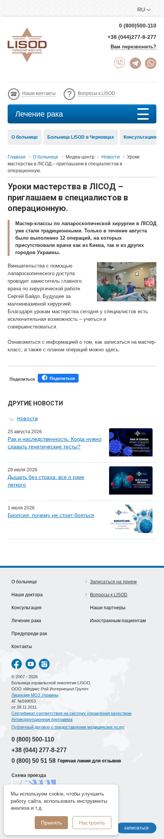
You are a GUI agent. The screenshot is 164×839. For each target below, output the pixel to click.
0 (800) (32, 739)
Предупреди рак (29, 633)
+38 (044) (39, 750)
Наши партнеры (107, 607)
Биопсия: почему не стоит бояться (51, 515)
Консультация (26, 607)
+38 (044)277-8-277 (132, 37)
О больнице (24, 137)
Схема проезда (28, 775)
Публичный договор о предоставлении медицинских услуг (68, 727)
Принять (51, 823)
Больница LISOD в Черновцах (80, 137)
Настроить (92, 823)
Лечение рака (39, 113)
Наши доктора (27, 594)
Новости (27, 418)
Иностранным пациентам (118, 620)
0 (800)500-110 (137, 25)
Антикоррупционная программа (41, 719)
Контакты (21, 646)
